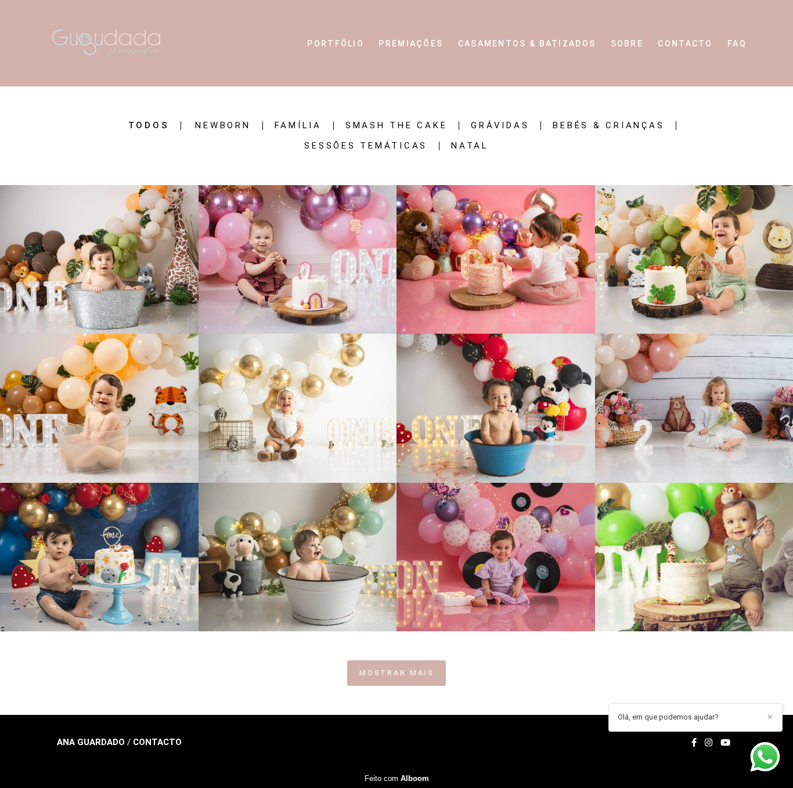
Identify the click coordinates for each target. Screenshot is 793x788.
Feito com (397, 778)
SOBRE (627, 43)
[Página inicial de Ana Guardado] (123, 43)
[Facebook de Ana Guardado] (694, 742)
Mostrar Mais (396, 672)
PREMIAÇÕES (411, 43)
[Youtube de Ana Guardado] (725, 742)
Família (298, 125)
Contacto (157, 742)
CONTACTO (685, 43)
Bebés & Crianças (608, 125)
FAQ (737, 43)
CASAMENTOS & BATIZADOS (527, 43)
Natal (470, 146)
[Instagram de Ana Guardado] (708, 742)
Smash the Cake (396, 125)
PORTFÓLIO (335, 43)
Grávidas (500, 125)
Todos (149, 125)
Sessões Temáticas (365, 146)
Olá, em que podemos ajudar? (668, 717)
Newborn (222, 125)
